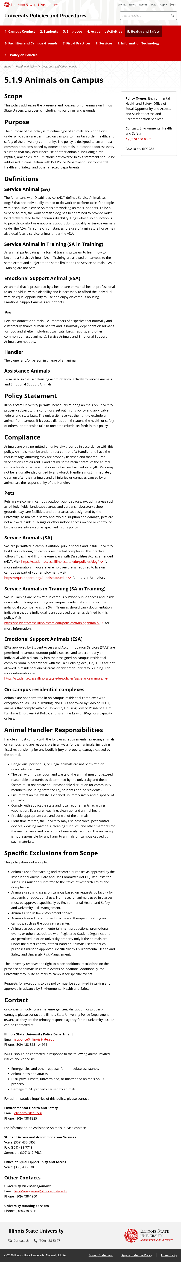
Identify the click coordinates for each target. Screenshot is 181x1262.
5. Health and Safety (143, 31)
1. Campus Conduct (20, 31)
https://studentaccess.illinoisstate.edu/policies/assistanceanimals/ (54, 678)
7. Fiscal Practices (77, 43)
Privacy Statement (101, 1255)
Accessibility (169, 1255)
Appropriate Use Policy (136, 1255)
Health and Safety (26, 66)
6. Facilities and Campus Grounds (31, 43)
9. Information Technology (138, 43)
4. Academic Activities (104, 31)
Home (7, 66)
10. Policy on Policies (21, 55)
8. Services (104, 43)
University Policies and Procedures (45, 15)
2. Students (49, 31)
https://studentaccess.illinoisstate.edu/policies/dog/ (60, 561)
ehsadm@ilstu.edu (28, 1113)
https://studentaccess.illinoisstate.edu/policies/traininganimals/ (52, 623)
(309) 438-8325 (140, 139)
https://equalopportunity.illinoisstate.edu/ (35, 578)
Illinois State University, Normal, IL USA (40, 1255)
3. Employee (72, 31)
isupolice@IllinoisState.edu (34, 1039)
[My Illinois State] (173, 5)
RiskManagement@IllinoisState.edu (40, 1191)
